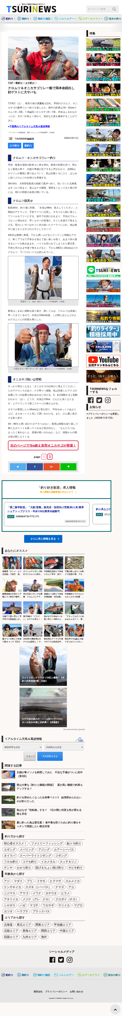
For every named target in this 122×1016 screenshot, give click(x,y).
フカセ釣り (11, 861)
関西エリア (48, 930)
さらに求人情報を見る (43, 538)
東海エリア (30, 930)
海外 (44, 937)
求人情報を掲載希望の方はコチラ (56, 492)
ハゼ (22, 905)
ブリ (30, 881)
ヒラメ (65, 893)
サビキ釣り (75, 867)
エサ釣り (15, 145)
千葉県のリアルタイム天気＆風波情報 (29, 126)
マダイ (18, 881)
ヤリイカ (64, 905)
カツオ (8, 911)
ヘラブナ (22, 911)
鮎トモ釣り (74, 843)
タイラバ (9, 855)
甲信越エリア (62, 924)
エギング (9, 849)
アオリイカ (11, 899)
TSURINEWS (59, 998)
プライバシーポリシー (56, 991)
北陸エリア (11, 930)
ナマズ (59, 887)
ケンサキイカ (12, 887)
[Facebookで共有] (35, 466)
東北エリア (24, 924)
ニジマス (9, 893)
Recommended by (71, 729)
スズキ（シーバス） (38, 887)
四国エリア (11, 937)
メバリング (27, 849)
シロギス (9, 905)
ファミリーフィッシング (47, 843)
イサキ (41, 881)
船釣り (28, 145)
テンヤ (8, 867)
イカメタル (48, 861)
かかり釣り (24, 867)
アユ (71, 887)
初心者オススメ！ (15, 843)
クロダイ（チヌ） (66, 899)
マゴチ (34, 905)
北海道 (8, 924)
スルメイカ (72, 881)
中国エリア (67, 930)
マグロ (78, 905)
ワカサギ (48, 905)
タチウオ (51, 893)
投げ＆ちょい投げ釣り (49, 867)
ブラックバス (41, 911)
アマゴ (24, 893)
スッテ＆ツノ (68, 861)
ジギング (61, 855)
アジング (44, 849)
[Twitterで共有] (18, 466)
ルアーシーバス (64, 849)
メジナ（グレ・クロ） (37, 899)
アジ (7, 881)
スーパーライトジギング (35, 855)
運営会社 (38, 991)
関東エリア (42, 924)
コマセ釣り (30, 861)
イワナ (37, 893)
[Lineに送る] (68, 466)
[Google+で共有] (52, 466)
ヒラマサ (55, 881)
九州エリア (30, 937)
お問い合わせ (76, 991)
